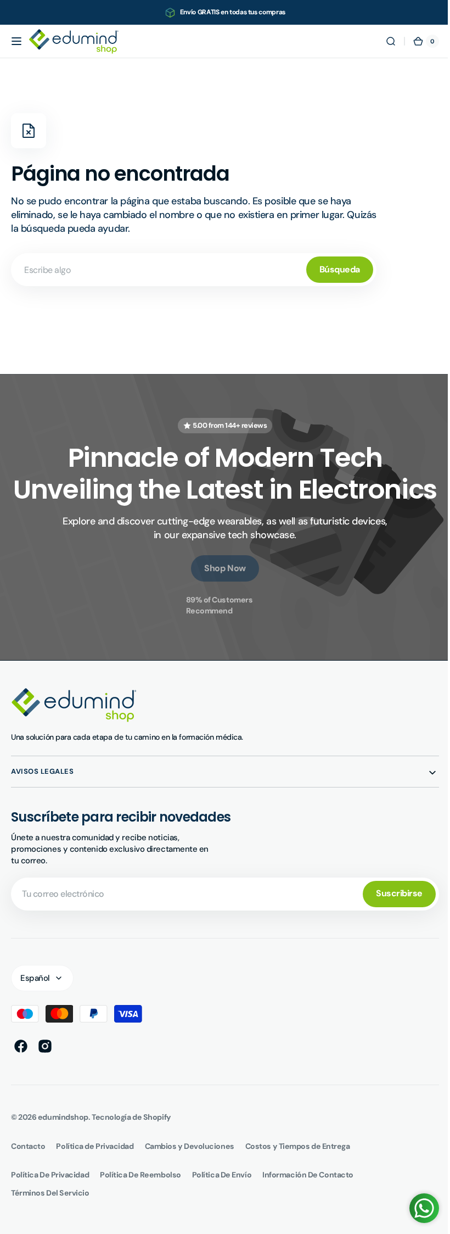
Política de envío (221, 1206)
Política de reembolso (140, 1206)
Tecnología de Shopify (131, 1149)
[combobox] (193, 269)
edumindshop (63, 1149)
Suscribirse (391, 925)
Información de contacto (307, 1206)
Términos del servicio (50, 1225)
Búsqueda (339, 269)
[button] (16, 41)
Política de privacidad (50, 1206)
